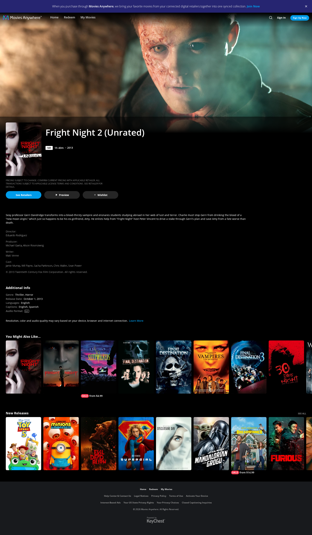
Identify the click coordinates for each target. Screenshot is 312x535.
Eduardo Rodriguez (16, 235)
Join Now (253, 6)
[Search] (270, 18)
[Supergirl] (136, 443)
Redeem (69, 17)
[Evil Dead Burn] (98, 443)
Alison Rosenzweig (33, 245)
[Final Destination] (136, 367)
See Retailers (24, 195)
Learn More (136, 320)
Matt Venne (12, 255)
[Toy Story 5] (23, 443)
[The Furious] (286, 443)
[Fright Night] (61, 367)
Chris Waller (60, 265)
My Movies (88, 17)
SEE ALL (302, 413)
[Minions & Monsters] (61, 443)
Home (54, 17)
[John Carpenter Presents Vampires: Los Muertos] (211, 367)
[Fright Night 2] (23, 367)
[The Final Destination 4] (173, 367)
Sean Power (75, 265)
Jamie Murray (13, 265)
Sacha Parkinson (43, 265)
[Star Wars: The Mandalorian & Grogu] (211, 443)
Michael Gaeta (14, 245)
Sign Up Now (300, 17)
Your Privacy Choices (168, 502)
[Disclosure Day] (173, 443)
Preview (64, 195)
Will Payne (27, 265)
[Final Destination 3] (248, 367)
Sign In (281, 17)
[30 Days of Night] (286, 367)
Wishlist (102, 195)
